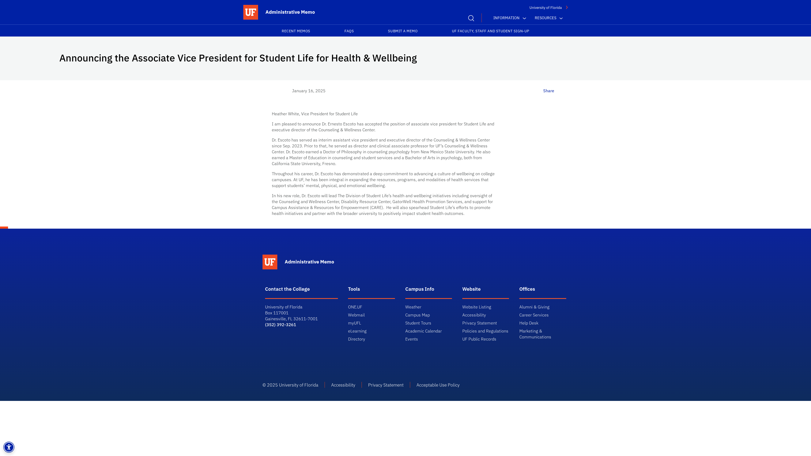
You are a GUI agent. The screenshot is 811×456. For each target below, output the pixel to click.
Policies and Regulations (485, 331)
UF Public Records (479, 339)
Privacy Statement (479, 323)
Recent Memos (296, 31)
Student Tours (418, 323)
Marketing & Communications (535, 334)
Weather (413, 307)
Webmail (356, 315)
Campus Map (417, 315)
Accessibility (474, 315)
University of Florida (545, 7)
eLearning (357, 331)
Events (411, 339)
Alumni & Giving (534, 307)
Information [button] (506, 17)
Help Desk (528, 323)
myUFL (354, 323)
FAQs (349, 31)
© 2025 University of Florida (290, 385)
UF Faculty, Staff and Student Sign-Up (490, 31)
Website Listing (476, 307)
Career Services (534, 315)
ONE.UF (355, 307)
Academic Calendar (423, 331)
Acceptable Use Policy (438, 385)
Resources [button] (545, 17)
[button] (8, 447)
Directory (356, 339)
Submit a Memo (403, 31)
